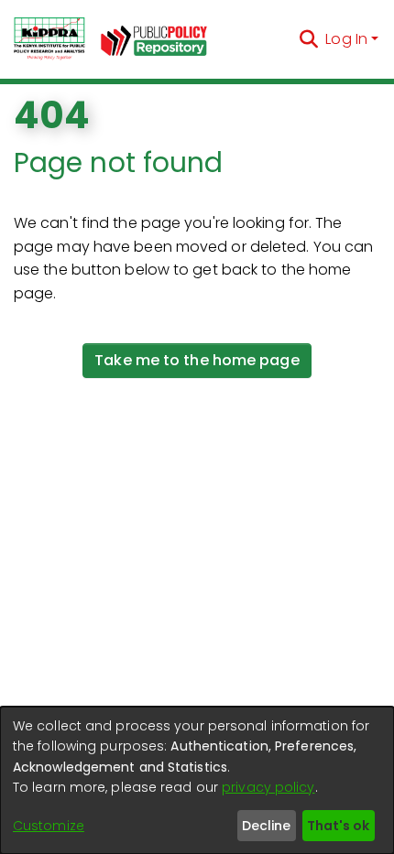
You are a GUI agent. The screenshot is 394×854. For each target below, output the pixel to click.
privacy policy (268, 787)
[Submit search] (308, 39)
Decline (266, 825)
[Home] (49, 39)
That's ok (338, 825)
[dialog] (197, 780)
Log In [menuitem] (346, 38)
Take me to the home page (196, 360)
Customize (48, 825)
